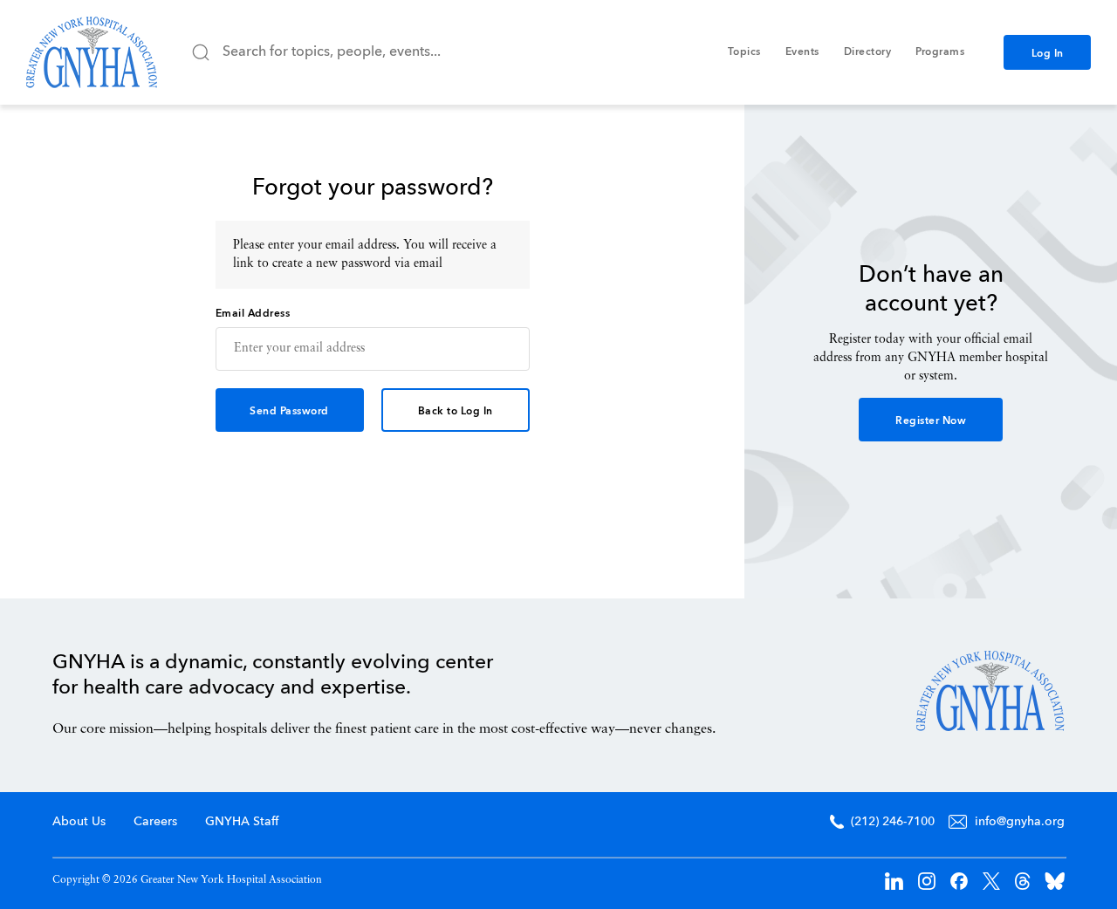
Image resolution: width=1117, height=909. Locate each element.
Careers (155, 822)
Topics (744, 52)
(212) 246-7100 (893, 822)
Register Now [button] (930, 421)
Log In (1047, 54)
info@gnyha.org (1020, 822)
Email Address (253, 314)
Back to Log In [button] (455, 412)
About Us (79, 822)
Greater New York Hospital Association (91, 52)
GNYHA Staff (241, 822)
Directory (868, 52)
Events (802, 52)
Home (990, 691)
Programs (939, 52)
